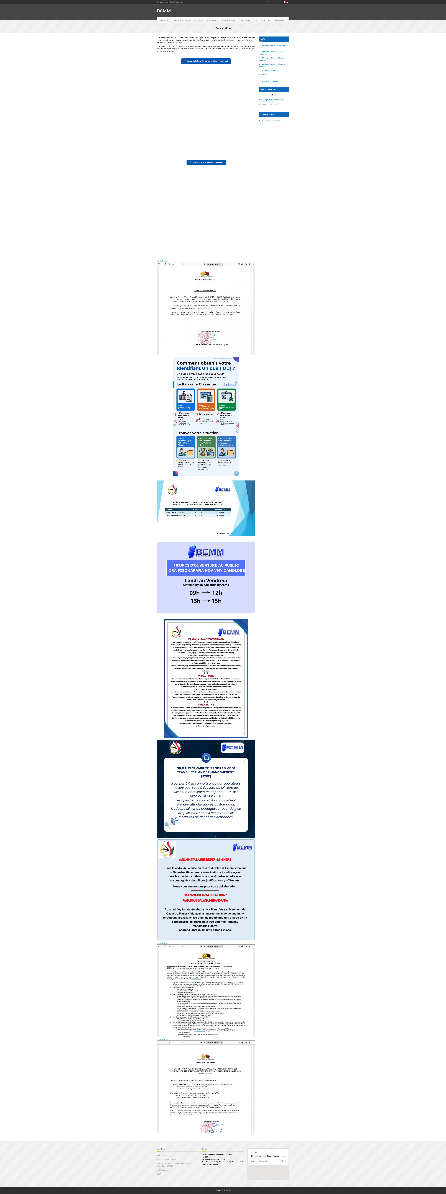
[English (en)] (287, 2)
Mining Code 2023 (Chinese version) (272, 65)
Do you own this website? (259, 1161)
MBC (255, 21)
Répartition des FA (270, 81)
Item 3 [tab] (275, 95)
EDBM (159, 1174)
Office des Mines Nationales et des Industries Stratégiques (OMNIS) (173, 1164)
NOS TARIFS (245, 21)
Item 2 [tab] (274, 95)
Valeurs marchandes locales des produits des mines (271, 100)
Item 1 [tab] (272, 95)
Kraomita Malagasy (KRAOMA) (167, 1159)
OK (281, 1161)
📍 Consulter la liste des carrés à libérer (206, 162)
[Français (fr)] (285, 2)
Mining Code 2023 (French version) (271, 53)
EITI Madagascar (163, 1170)
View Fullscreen (162, 261)
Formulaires (212, 21)
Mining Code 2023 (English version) (272, 59)
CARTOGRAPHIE (280, 21)
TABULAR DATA (266, 21)
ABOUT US (164, 21)
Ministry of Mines (163, 1155)
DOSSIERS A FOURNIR (229, 21)
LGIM (264, 74)
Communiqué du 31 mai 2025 (270, 122)
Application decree (270, 70)
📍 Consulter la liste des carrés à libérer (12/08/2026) (206, 61)
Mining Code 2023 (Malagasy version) (273, 46)
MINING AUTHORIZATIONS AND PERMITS (187, 21)
